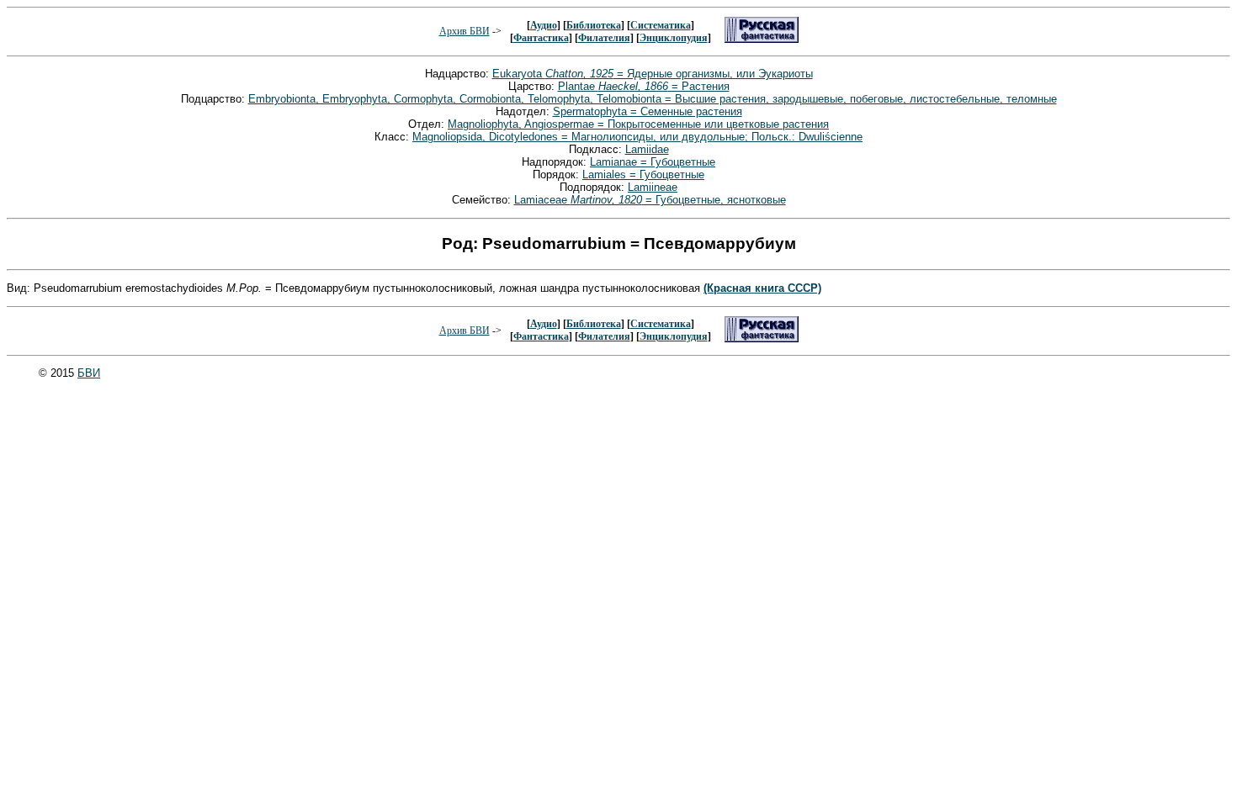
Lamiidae (647, 149)
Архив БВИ (464, 31)
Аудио (543, 25)
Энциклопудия (674, 38)
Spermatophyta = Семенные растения (647, 111)
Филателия (604, 38)
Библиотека (593, 25)
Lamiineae (652, 187)
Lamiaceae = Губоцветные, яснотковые (650, 199)
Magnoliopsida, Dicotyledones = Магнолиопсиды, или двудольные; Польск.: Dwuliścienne (637, 136)
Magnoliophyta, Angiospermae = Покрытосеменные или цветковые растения (638, 124)
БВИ (88, 373)
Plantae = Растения (644, 86)
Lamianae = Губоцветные (652, 162)
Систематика (660, 25)
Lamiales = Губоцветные (643, 174)
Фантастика (541, 38)
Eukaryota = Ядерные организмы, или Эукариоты (652, 73)
